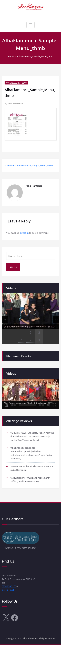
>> (56, 319)
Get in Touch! (8, 589)
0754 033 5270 (9, 586)
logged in (24, 232)
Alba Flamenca (15, 103)
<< (5, 319)
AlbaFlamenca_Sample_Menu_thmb (35, 56)
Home (11, 56)
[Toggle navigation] (30, 25)
